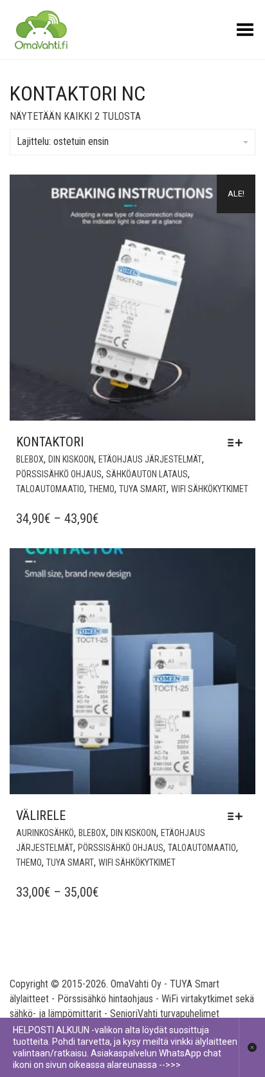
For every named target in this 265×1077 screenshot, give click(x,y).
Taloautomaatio (50, 489)
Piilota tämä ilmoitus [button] (252, 1047)
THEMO (101, 489)
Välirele (41, 815)
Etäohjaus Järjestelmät (150, 459)
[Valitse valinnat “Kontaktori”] (238, 442)
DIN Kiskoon (71, 459)
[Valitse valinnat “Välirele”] (238, 816)
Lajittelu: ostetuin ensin (63, 141)
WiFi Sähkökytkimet (209, 489)
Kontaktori (50, 442)
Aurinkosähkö (45, 833)
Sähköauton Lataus (147, 474)
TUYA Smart (143, 489)
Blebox (30, 459)
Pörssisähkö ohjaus (59, 474)
